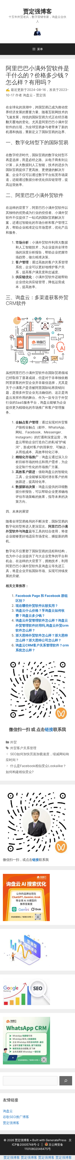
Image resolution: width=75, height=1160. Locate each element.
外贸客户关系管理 (23, 748)
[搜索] (65, 1080)
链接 (49, 729)
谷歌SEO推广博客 (16, 1117)
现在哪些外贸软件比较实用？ (37, 606)
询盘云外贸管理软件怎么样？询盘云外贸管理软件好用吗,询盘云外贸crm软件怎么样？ (42, 625)
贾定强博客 (37, 11)
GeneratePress (56, 1140)
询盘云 (8, 1111)
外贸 (13, 742)
